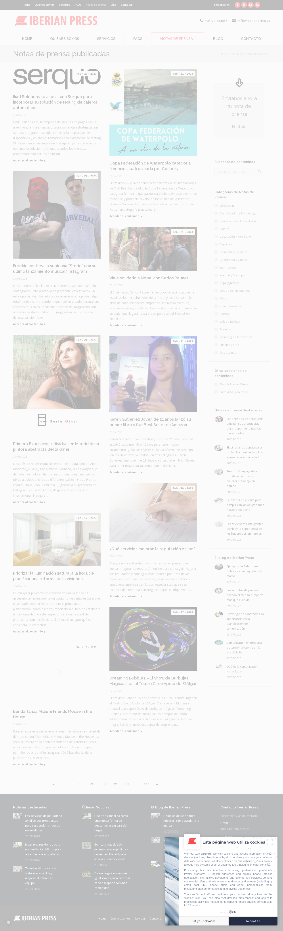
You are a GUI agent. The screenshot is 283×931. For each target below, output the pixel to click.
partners (206, 853)
